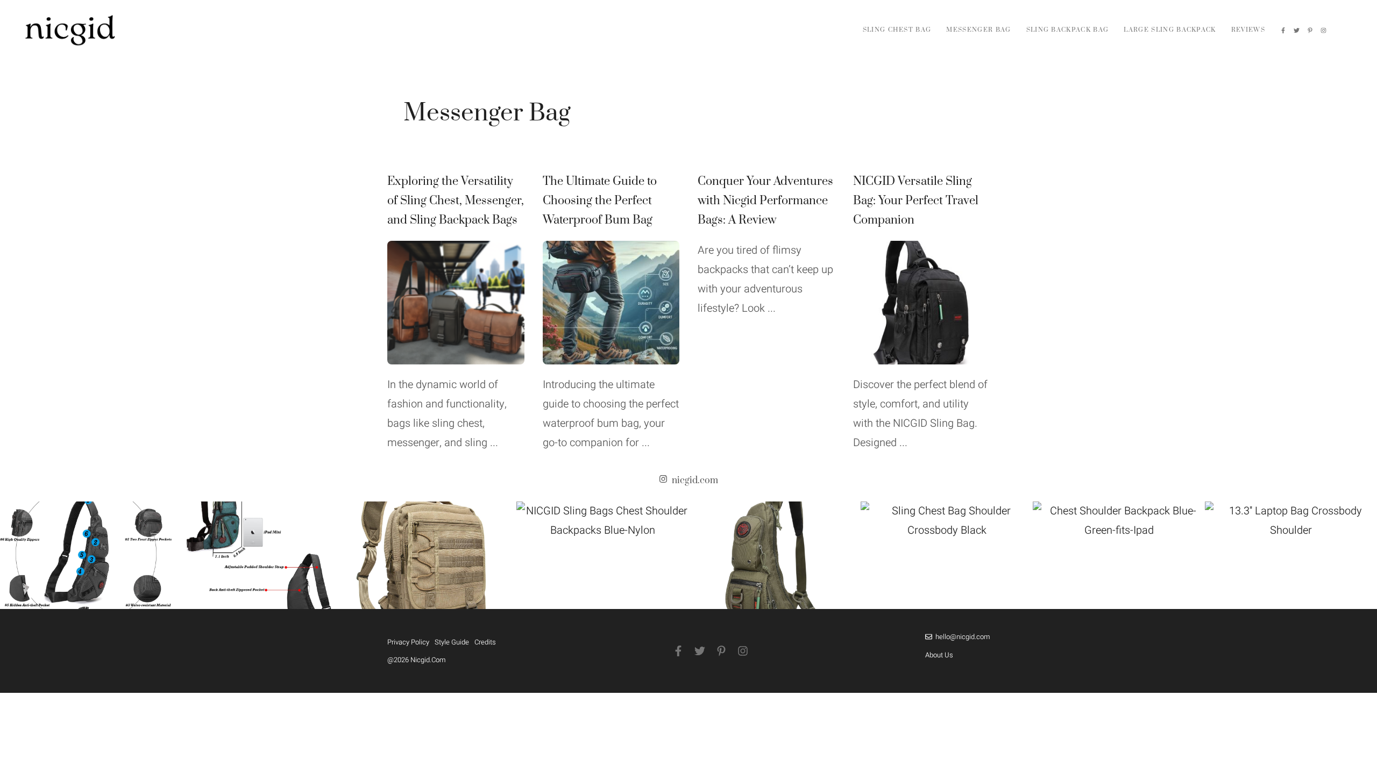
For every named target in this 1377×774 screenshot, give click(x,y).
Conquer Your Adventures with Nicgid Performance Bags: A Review (765, 200)
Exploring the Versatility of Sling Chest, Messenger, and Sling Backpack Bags (455, 200)
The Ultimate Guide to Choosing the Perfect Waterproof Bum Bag (600, 200)
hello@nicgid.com (962, 637)
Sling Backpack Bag (1067, 30)
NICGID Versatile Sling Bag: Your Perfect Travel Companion (915, 200)
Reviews (1248, 30)
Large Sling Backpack (1170, 30)
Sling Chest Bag (897, 30)
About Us (939, 655)
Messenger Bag (978, 30)
